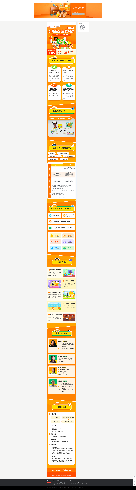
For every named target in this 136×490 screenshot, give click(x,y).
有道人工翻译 (74, 487)
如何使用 (54, 483)
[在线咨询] (134, 476)
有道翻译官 (78, 487)
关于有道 (50, 487)
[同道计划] (134, 484)
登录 (83, 1)
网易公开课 (57, 487)
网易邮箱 (82, 487)
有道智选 (72, 487)
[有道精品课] (51, 1)
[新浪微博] (134, 479)
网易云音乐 (60, 487)
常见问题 (54, 484)
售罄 (81, 14)
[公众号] (134, 481)
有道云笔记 (65, 487)
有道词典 (62, 487)
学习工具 (67, 1)
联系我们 (52, 487)
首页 (63, 1)
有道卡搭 (70, 487)
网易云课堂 (55, 487)
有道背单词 (67, 487)
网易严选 (80, 487)
